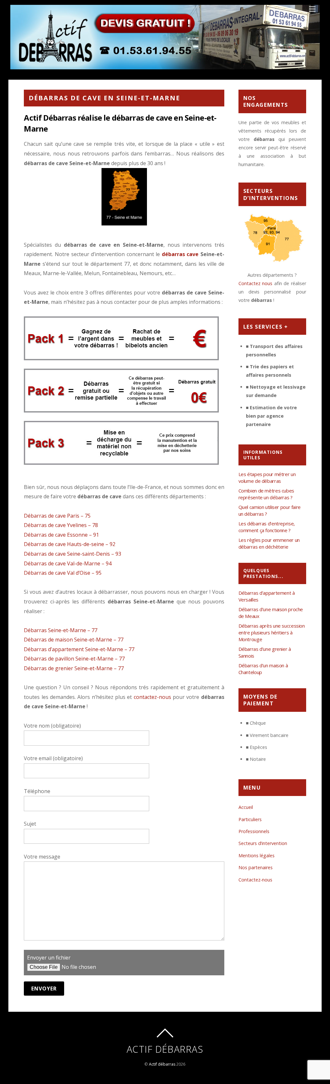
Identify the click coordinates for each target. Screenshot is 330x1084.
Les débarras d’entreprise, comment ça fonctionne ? (266, 526)
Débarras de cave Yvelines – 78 (61, 525)
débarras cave (180, 254)
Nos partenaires (255, 867)
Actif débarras (162, 1064)
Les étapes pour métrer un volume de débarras (267, 477)
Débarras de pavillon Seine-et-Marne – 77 (74, 658)
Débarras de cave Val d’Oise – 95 (63, 572)
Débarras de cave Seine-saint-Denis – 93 (72, 553)
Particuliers (250, 819)
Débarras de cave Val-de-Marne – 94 (68, 563)
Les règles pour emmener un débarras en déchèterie (269, 543)
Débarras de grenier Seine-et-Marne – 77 (74, 668)
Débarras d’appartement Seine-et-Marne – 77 (79, 649)
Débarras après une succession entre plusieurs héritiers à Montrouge (271, 632)
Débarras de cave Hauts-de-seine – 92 (69, 544)
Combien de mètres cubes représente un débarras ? (266, 494)
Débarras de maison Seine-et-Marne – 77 (73, 639)
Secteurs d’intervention (262, 843)
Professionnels (253, 831)
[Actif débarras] (165, 65)
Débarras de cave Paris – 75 (57, 515)
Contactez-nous (255, 880)
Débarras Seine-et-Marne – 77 (60, 630)
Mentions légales (256, 855)
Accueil (245, 807)
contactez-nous (152, 697)
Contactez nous (255, 283)
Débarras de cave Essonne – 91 (61, 534)
